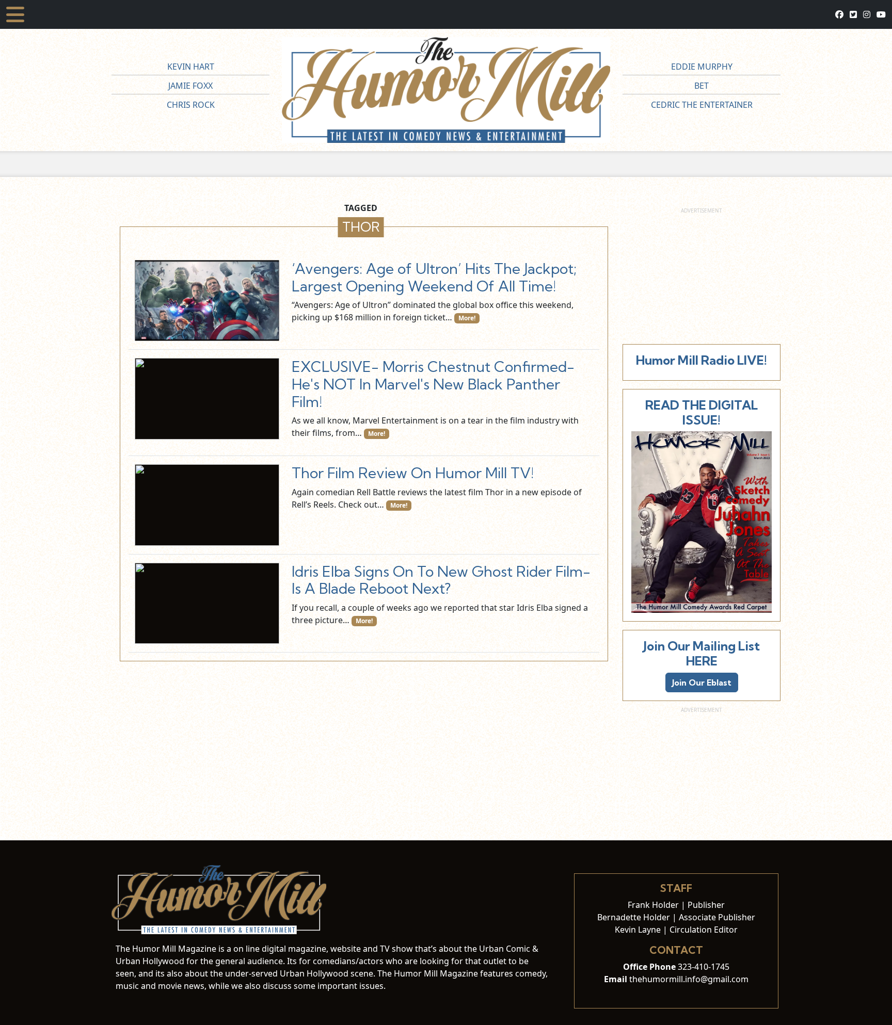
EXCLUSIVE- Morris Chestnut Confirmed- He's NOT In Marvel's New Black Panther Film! (433, 383)
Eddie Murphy (701, 66)
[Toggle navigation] (15, 14)
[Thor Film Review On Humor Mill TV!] (207, 504)
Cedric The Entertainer (702, 104)
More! (466, 318)
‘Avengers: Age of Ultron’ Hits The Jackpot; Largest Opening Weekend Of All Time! (434, 277)
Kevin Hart (190, 66)
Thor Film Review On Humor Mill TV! (413, 473)
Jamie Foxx (190, 85)
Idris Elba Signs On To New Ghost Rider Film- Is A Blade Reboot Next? (441, 580)
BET (701, 85)
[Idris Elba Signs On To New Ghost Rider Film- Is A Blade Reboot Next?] (207, 603)
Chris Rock (191, 104)
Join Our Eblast (701, 682)
